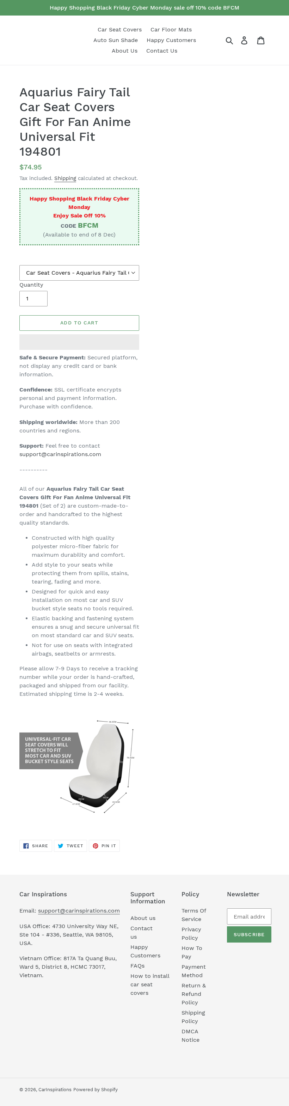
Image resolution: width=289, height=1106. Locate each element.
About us (142, 918)
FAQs (137, 965)
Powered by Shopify (95, 1089)
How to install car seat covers (149, 984)
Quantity (31, 284)
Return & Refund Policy (194, 994)
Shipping (65, 178)
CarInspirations (55, 1089)
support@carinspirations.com (60, 454)
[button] (79, 342)
